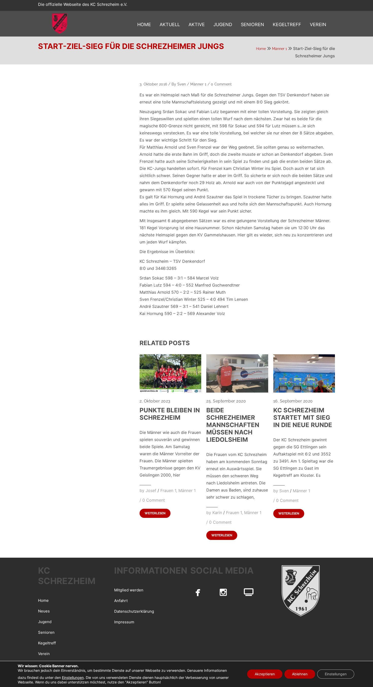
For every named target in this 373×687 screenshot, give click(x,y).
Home (261, 49)
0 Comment (221, 84)
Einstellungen (73, 677)
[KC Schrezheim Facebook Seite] (198, 592)
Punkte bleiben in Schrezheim (170, 414)
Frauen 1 (168, 490)
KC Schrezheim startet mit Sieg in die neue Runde (302, 418)
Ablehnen (300, 674)
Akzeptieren (265, 674)
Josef (151, 490)
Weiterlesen (155, 513)
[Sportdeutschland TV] (249, 592)
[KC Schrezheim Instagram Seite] (223, 592)
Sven (181, 84)
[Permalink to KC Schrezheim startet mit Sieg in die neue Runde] (304, 391)
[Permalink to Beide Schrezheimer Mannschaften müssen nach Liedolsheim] (237, 391)
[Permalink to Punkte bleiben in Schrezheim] (170, 391)
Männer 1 (279, 49)
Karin (217, 512)
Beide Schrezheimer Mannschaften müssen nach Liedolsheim (232, 425)
